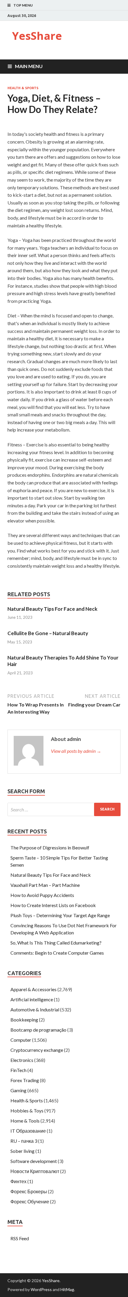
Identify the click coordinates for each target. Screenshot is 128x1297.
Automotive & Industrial (34, 1009)
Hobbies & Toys (26, 1110)
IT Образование (28, 1131)
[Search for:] (64, 809)
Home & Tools (25, 1120)
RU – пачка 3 (23, 1141)
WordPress (41, 1289)
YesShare (37, 36)
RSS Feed (19, 1238)
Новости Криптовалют (34, 1171)
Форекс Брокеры (28, 1191)
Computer (20, 1040)
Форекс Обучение (29, 1201)
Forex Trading (24, 1080)
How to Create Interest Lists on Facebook (53, 905)
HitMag (67, 1289)
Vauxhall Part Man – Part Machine (45, 885)
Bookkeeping (24, 1019)
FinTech (18, 1070)
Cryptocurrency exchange (36, 1050)
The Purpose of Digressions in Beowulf (49, 847)
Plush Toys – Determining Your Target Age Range (60, 915)
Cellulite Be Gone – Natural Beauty (47, 633)
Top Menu (23, 5)
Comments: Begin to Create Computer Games (57, 953)
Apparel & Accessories (33, 989)
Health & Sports (22, 88)
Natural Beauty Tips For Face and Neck (52, 609)
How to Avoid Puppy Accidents (42, 895)
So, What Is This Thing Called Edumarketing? (56, 942)
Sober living (22, 1151)
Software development (33, 1161)
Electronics (21, 1060)
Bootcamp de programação (38, 1029)
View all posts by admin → (76, 751)
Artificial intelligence (31, 999)
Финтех (18, 1181)
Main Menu (29, 66)
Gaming (18, 1090)
